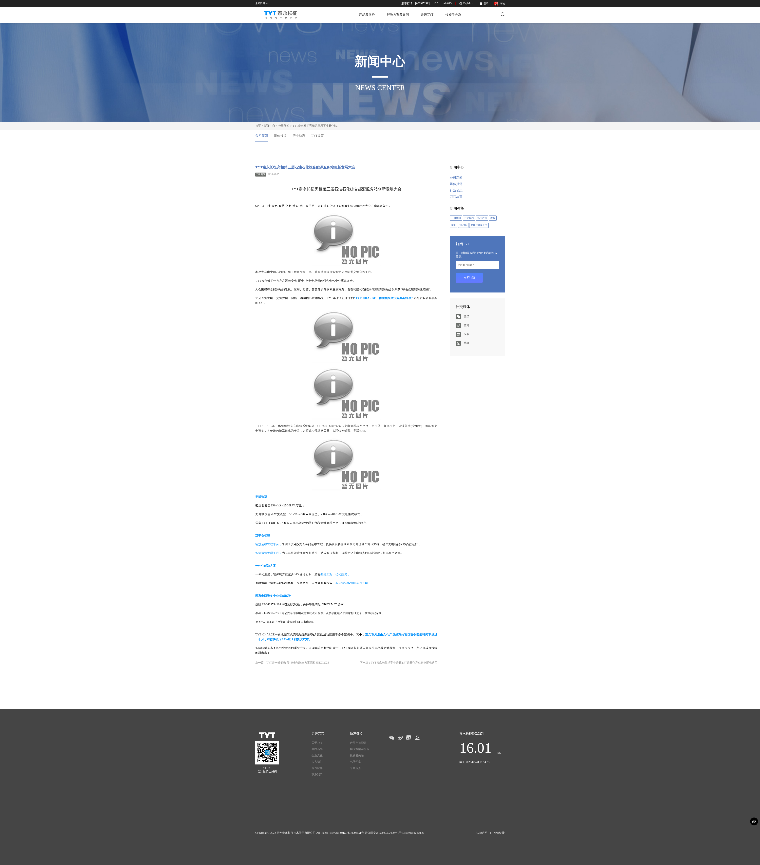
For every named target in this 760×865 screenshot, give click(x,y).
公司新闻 (283, 125)
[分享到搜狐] (417, 738)
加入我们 (317, 761)
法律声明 (481, 832)
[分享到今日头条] (408, 738)
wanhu (420, 832)
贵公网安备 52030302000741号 (383, 832)
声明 (453, 225)
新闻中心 (269, 125)
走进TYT (427, 14)
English (466, 3)
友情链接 (499, 832)
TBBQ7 (463, 225)
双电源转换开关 (479, 225)
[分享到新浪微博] (400, 738)
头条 (466, 334)
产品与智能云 (358, 742)
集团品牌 (317, 749)
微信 (466, 316)
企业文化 (317, 755)
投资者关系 (453, 14)
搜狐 (466, 343)
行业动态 (299, 135)
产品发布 (469, 218)
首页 (258, 125)
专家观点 (355, 768)
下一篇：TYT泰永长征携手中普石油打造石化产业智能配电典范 (398, 662)
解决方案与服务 (359, 749)
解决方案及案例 (398, 14)
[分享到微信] (391, 738)
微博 (466, 325)
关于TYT (317, 742)
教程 (492, 218)
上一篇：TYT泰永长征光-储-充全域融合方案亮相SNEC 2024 (292, 662)
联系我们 (317, 774)
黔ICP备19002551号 (352, 832)
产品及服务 (367, 14)
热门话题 (482, 218)
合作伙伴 (317, 768)
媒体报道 (280, 135)
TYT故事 (317, 135)
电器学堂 (355, 761)
